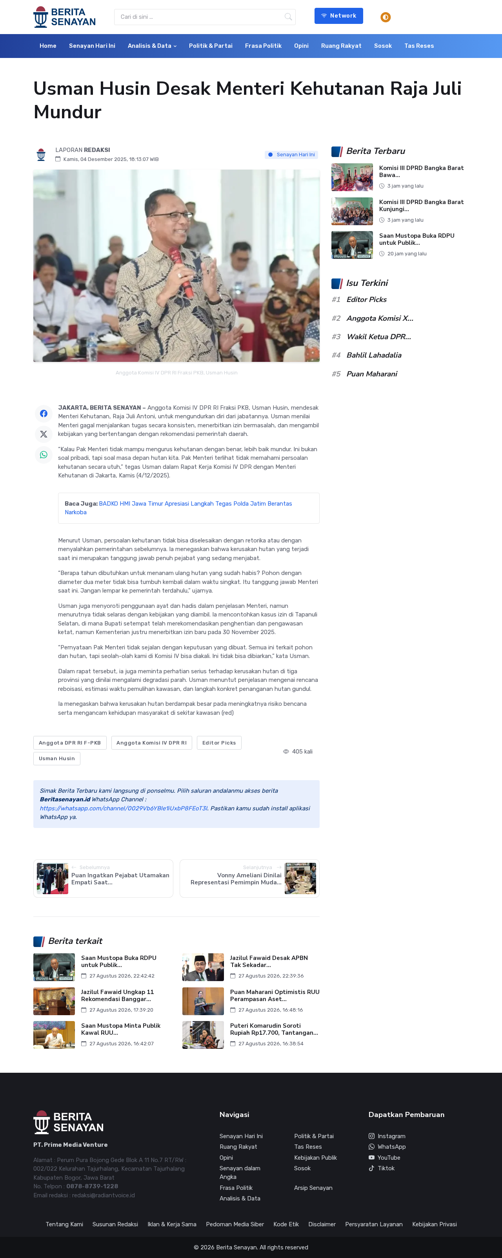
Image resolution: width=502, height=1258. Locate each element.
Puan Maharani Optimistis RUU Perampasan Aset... (275, 995)
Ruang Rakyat (341, 45)
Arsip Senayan (313, 1187)
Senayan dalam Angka (240, 1173)
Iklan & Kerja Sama (171, 1224)
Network (343, 15)
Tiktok (386, 1168)
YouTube (389, 1157)
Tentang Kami (64, 1224)
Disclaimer (322, 1224)
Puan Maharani (371, 374)
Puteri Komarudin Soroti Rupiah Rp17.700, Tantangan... (274, 1029)
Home (48, 45)
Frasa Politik (263, 45)
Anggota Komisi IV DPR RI (151, 743)
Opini (301, 45)
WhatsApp (392, 1146)
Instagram (392, 1136)
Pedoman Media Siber (235, 1224)
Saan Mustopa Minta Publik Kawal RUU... (120, 1029)
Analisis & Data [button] (149, 45)
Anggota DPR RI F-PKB (70, 743)
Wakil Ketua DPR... (378, 337)
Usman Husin (57, 758)
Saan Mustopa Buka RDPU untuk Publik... (118, 961)
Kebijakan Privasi (434, 1224)
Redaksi (97, 150)
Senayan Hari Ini (92, 45)
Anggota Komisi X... (379, 318)
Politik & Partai (211, 45)
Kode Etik (286, 1224)
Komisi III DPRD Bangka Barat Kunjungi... (421, 205)
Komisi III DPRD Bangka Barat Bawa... (421, 171)
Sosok (383, 45)
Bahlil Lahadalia (373, 355)
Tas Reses (419, 45)
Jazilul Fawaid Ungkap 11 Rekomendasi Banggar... (117, 995)
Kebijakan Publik (315, 1157)
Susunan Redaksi (115, 1224)
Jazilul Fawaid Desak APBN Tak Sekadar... (269, 961)
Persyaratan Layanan (374, 1224)
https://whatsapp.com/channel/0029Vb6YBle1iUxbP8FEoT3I (123, 808)
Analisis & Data (240, 1198)
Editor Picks (219, 743)
